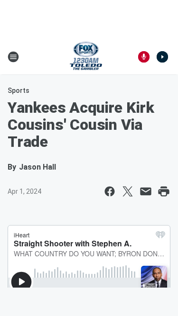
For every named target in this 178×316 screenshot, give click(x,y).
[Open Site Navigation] (13, 57)
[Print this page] (163, 191)
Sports (18, 90)
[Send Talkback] (144, 57)
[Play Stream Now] (162, 57)
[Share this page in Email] (145, 191)
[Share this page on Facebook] (109, 191)
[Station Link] (86, 57)
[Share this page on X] (127, 191)
